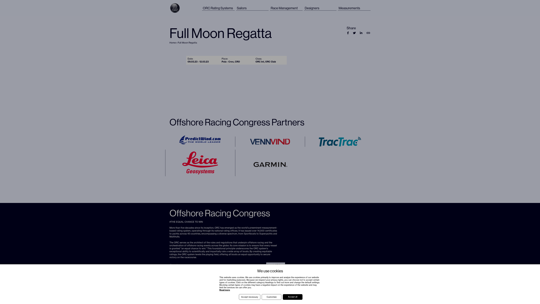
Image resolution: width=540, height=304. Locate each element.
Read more (224, 290)
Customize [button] (272, 297)
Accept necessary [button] (249, 297)
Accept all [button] (292, 297)
